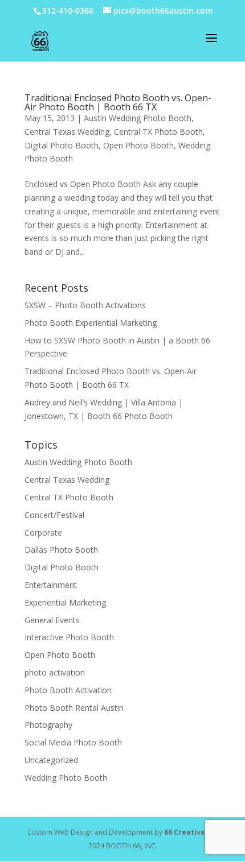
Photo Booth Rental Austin (74, 707)
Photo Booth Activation (68, 690)
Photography (48, 724)
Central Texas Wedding (66, 131)
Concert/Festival (54, 514)
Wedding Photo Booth (65, 777)
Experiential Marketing (65, 602)
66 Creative (184, 832)
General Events (52, 620)
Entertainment (50, 584)
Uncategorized (51, 760)
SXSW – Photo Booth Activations (85, 305)
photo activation (54, 672)
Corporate (43, 532)
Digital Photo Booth (61, 145)
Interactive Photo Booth (69, 637)
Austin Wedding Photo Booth (137, 118)
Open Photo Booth (138, 145)
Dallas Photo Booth (61, 549)
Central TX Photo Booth (158, 131)
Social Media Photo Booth (73, 742)
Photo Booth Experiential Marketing (90, 322)
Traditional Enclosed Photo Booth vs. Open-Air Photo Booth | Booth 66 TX (117, 102)
